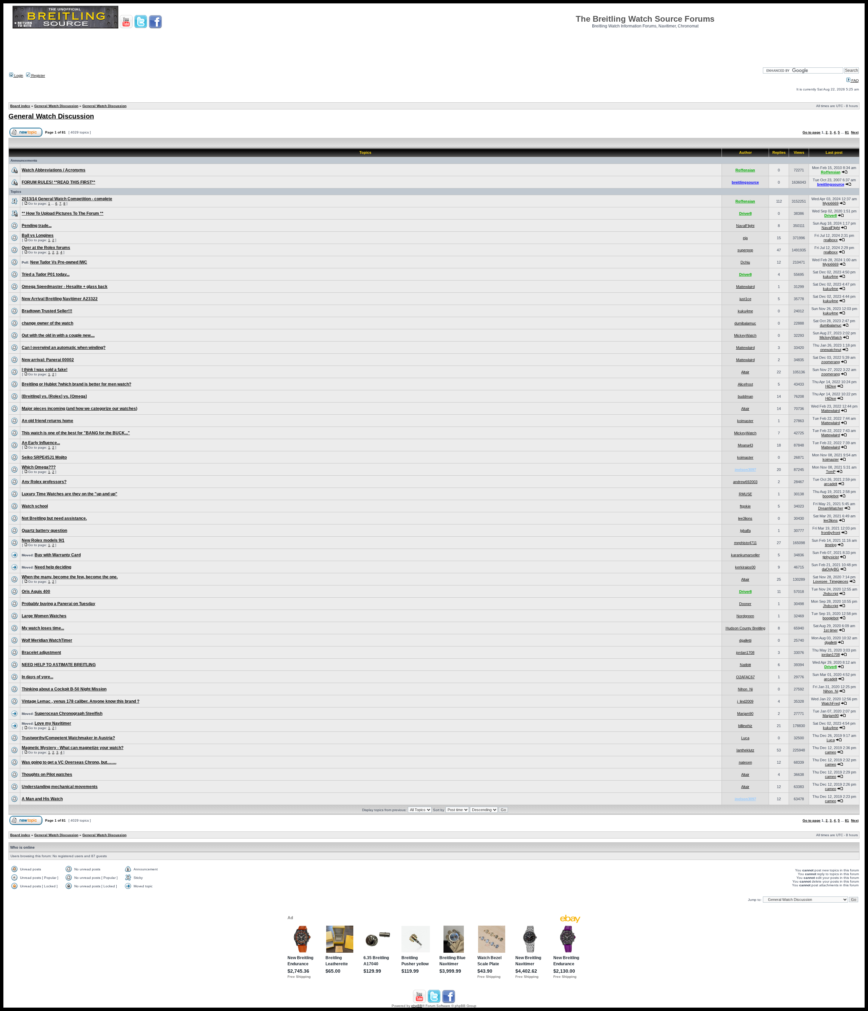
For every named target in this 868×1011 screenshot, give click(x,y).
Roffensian (745, 170)
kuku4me (830, 276)
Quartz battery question (44, 530)
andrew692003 (745, 482)
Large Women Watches (44, 616)
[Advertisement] (434, 45)
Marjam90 (745, 713)
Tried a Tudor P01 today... (46, 274)
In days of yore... (37, 677)
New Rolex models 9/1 (43, 540)
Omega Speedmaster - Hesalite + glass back (64, 286)
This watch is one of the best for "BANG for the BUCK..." (76, 433)
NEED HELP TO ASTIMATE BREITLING (59, 664)
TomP (830, 472)
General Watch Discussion (56, 106)
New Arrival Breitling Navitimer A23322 (60, 298)
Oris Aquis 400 (36, 591)
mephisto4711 (745, 543)
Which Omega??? (39, 467)
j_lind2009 (745, 701)
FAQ (854, 81)
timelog (830, 545)
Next (855, 132)
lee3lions (745, 518)
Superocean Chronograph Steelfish (68, 713)
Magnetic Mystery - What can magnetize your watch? (72, 747)
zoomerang (830, 362)
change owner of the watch (47, 323)
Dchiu (745, 262)
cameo (830, 752)
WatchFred (831, 703)
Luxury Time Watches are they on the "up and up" (69, 494)
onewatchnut (830, 350)
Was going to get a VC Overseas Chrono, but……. (69, 762)
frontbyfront (830, 533)
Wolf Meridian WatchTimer (47, 640)
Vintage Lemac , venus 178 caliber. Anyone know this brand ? (80, 701)
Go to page (812, 132)
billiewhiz (745, 726)
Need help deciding (53, 567)
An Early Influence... (41, 442)
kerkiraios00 (745, 567)
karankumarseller (745, 555)
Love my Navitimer (53, 723)
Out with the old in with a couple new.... (58, 335)
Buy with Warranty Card (58, 555)
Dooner (745, 604)
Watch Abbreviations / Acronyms (53, 170)
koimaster (745, 421)
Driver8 (745, 213)
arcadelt (830, 484)
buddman (745, 396)
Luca (745, 738)
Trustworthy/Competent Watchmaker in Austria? (68, 738)
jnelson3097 (745, 470)
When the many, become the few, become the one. (70, 577)
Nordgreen (745, 616)
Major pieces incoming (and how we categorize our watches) (79, 408)
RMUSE (745, 494)
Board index (20, 106)
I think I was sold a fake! (44, 369)
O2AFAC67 (745, 677)
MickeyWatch (745, 335)
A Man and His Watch (42, 799)
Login (18, 76)
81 (847, 132)
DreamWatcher (830, 508)
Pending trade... (37, 225)
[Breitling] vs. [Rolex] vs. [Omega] (54, 396)
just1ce (745, 299)
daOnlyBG (830, 569)
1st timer (831, 630)
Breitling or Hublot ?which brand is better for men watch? (76, 384)
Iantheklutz (745, 750)
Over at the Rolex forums (46, 247)
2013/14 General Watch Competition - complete (67, 199)
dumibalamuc (745, 323)
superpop (745, 250)
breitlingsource (745, 182)
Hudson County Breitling (745, 628)
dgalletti (745, 640)
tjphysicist (831, 557)
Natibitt (745, 665)
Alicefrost (745, 384)
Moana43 (745, 445)
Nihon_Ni (745, 689)
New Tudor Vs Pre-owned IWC (58, 262)
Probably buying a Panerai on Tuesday (58, 603)
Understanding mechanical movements (60, 786)
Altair (745, 372)
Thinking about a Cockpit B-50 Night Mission (64, 689)
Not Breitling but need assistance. (54, 518)
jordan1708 (745, 653)
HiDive (830, 386)
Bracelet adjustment (41, 652)
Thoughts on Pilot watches (47, 774)
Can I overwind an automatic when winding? (63, 347)
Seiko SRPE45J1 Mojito (44, 457)
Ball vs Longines (38, 235)
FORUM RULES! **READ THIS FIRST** (58, 182)
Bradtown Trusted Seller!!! (47, 311)
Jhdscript (830, 594)
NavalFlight (745, 226)
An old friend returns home (47, 420)
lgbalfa (745, 531)
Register (37, 76)
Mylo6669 (831, 203)
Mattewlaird (745, 287)
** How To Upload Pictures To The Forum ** (62, 213)
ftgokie (745, 506)
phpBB (416, 1006)
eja (745, 238)
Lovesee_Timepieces (830, 581)
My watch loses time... (43, 628)
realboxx (831, 240)
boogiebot (831, 496)
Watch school (35, 506)
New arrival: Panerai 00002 (48, 359)
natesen (745, 762)
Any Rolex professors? (44, 481)
